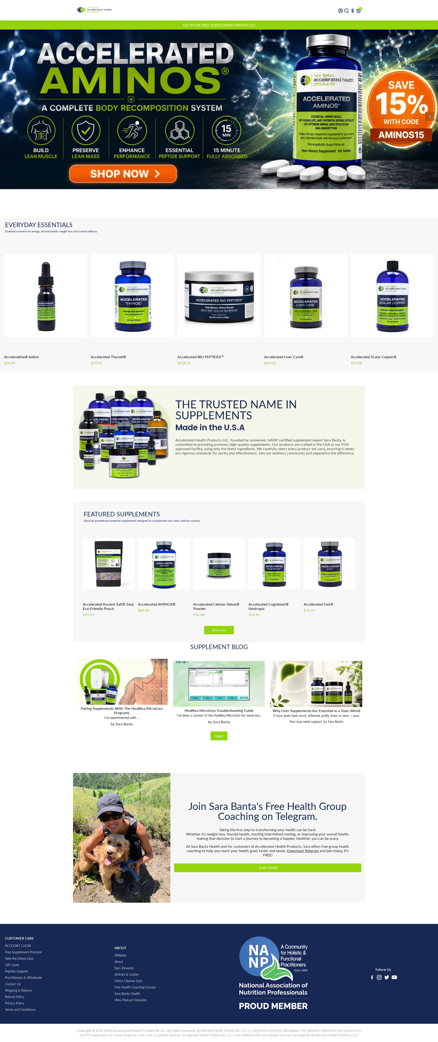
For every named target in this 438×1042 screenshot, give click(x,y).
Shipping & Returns (18, 990)
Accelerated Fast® (318, 604)
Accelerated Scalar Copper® (373, 357)
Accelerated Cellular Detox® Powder (216, 606)
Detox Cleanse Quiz (128, 981)
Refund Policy (14, 997)
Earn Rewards (124, 968)
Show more (219, 630)
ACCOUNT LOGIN (18, 946)
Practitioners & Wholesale (23, 978)
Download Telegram (303, 850)
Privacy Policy (14, 1003)
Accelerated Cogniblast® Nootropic (268, 606)
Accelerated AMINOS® (156, 604)
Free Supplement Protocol (23, 952)
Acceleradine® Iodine (21, 357)
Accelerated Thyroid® (108, 357)
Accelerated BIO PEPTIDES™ (200, 357)
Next (219, 736)
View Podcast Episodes (131, 1000)
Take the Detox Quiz (19, 958)
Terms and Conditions (20, 1009)
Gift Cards (12, 965)
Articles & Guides (127, 974)
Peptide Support (16, 971)
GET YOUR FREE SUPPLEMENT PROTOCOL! (219, 25)
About (119, 962)
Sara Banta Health (127, 993)
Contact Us (13, 984)
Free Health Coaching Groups (135, 987)
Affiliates (120, 955)
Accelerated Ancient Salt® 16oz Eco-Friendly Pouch (108, 606)
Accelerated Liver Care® (283, 357)
